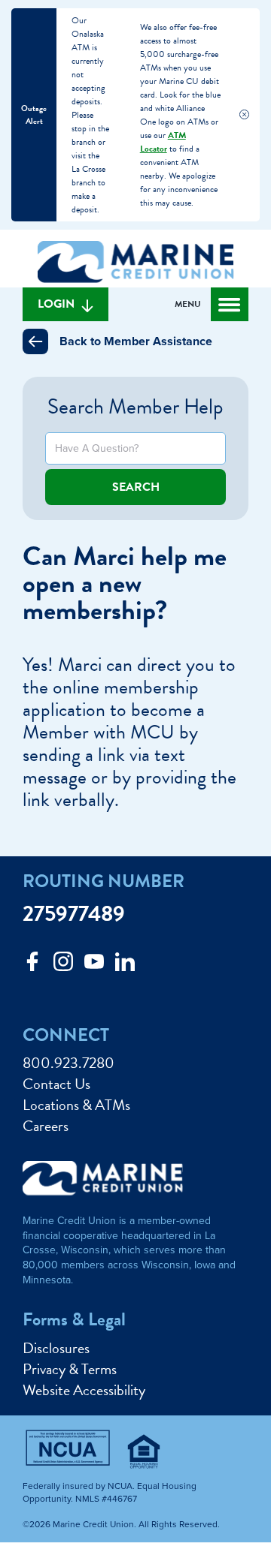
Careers (46, 1125)
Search (136, 487)
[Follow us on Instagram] (63, 965)
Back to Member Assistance (135, 341)
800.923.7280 (68, 1062)
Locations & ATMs (76, 1104)
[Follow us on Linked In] (125, 965)
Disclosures (56, 1347)
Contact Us (56, 1083)
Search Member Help (135, 406)
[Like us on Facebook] (32, 965)
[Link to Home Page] (135, 264)
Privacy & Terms (70, 1368)
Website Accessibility (84, 1389)
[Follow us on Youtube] (94, 965)
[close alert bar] (244, 115)
